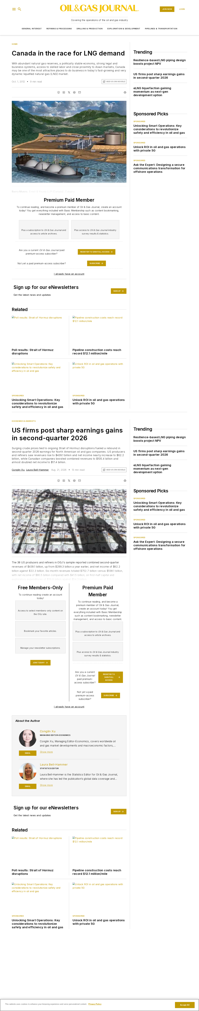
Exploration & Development (123, 29)
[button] (14, 9)
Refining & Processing (59, 29)
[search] (19, 9)
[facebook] (58, 92)
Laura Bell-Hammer (37, 469)
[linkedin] (63, 92)
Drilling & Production (90, 29)
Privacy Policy (94, 1004)
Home (14, 44)
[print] (125, 92)
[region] (99, 1005)
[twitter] (69, 92)
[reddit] (74, 92)
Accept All (184, 1005)
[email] (79, 92)
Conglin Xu (18, 469)
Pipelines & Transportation (161, 29)
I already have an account (69, 273)
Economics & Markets (24, 421)
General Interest (32, 29)
